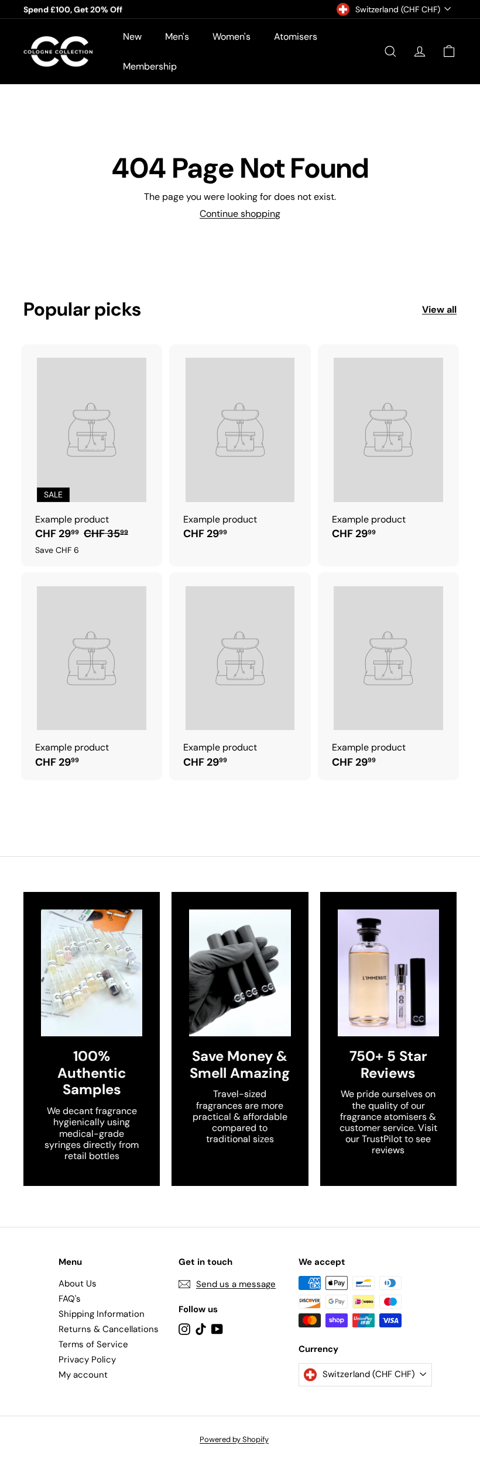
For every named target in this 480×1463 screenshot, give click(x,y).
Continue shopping (240, 213)
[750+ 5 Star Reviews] (388, 972)
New (132, 36)
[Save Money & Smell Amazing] (239, 972)
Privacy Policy (87, 1359)
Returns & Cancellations (109, 1329)
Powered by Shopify (234, 1439)
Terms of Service (93, 1344)
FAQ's (70, 1299)
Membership (150, 66)
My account (83, 1375)
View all (439, 309)
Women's (231, 36)
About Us (78, 1283)
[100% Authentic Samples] (91, 972)
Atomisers (295, 36)
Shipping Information (102, 1314)
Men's (177, 36)
